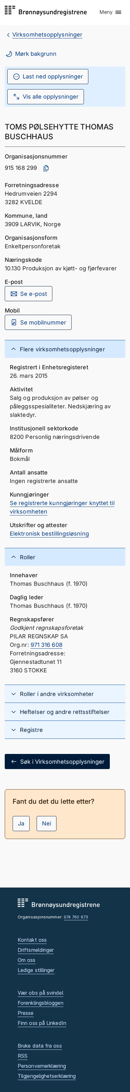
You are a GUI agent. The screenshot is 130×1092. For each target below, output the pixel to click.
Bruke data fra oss (40, 1046)
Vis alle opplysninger (51, 96)
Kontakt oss (32, 940)
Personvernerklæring (42, 1066)
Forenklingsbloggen (40, 1003)
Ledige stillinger (36, 970)
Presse (26, 1013)
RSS (22, 1056)
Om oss (27, 960)
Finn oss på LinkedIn (42, 1023)
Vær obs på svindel (40, 993)
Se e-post (33, 293)
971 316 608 (46, 644)
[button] (110, 12)
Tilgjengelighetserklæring (47, 1076)
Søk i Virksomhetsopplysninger (62, 761)
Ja (21, 823)
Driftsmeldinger (36, 950)
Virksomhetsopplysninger (47, 34)
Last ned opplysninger (53, 76)
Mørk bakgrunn (35, 53)
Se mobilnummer (43, 322)
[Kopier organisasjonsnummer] (46, 168)
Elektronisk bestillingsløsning (49, 533)
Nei (46, 823)
